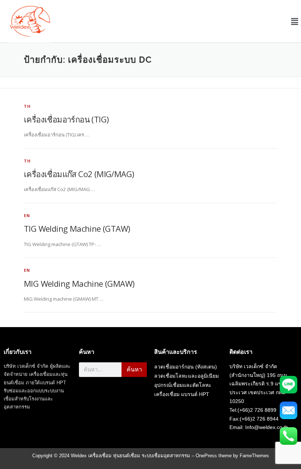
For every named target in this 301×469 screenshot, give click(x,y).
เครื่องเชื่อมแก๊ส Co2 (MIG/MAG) (79, 173)
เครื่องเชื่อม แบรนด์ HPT (181, 394)
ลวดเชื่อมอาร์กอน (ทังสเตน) (185, 367)
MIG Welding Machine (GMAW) (79, 283)
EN (27, 215)
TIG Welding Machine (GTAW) (77, 228)
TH (27, 106)
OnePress (206, 455)
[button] (295, 21)
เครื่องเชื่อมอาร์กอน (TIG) (66, 119)
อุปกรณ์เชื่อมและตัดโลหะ (182, 385)
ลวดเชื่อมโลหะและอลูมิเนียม (186, 376)
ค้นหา (134, 369)
